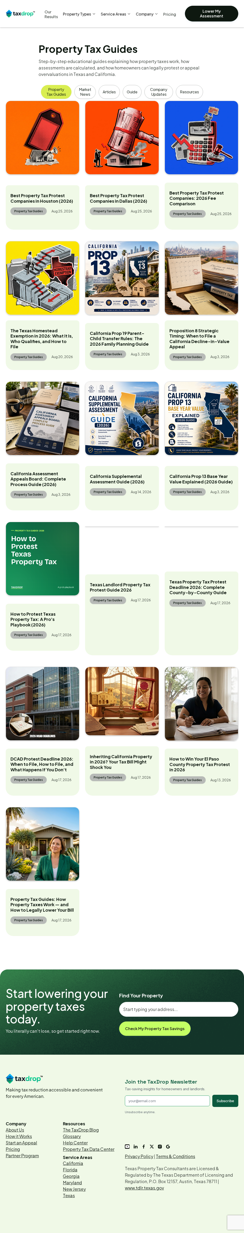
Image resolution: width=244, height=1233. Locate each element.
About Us (15, 1129)
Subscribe (225, 1101)
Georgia (71, 1176)
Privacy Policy (139, 1156)
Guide (132, 91)
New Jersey (74, 1189)
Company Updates (158, 92)
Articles (109, 91)
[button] (79, 14)
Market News (85, 92)
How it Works (19, 1136)
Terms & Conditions (175, 1156)
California (73, 1163)
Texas (69, 1195)
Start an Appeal (21, 1142)
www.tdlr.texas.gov (144, 1188)
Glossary (72, 1136)
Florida (70, 1169)
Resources (189, 91)
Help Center (75, 1142)
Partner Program (22, 1155)
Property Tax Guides (56, 92)
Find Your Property (141, 995)
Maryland (72, 1182)
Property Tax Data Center (88, 1149)
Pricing (13, 1149)
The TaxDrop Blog (81, 1129)
